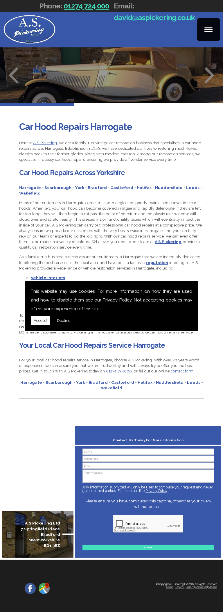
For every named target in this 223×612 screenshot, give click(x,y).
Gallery (190, 587)
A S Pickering (45, 142)
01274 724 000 (86, 5)
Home (169, 587)
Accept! (40, 320)
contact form (182, 371)
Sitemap (212, 587)
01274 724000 (119, 371)
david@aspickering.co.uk (154, 17)
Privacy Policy (117, 300)
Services (179, 587)
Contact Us (201, 587)
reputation (157, 262)
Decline (63, 320)
